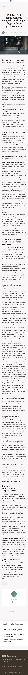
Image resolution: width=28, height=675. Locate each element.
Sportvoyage (12, 656)
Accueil (3, 6)
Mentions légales (11, 666)
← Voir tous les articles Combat (10, 611)
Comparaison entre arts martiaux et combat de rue (13, 640)
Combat (8, 6)
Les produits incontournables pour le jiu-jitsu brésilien (14, 635)
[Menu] (17, 1)
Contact (20, 666)
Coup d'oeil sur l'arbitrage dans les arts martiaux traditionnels (13, 630)
